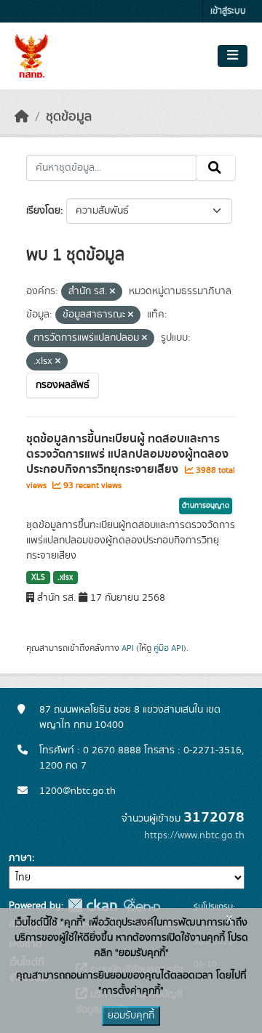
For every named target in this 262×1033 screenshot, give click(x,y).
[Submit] (216, 168)
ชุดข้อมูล (69, 117)
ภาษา (20, 858)
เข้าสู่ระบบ (228, 11)
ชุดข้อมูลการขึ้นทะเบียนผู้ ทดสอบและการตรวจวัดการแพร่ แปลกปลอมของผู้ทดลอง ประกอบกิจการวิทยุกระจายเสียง (127, 454)
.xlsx (65, 577)
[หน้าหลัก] (22, 117)
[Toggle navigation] (232, 56)
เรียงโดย (43, 210)
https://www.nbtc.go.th (194, 835)
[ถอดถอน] (112, 292)
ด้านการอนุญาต (205, 506)
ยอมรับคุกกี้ (131, 1015)
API (128, 648)
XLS (38, 577)
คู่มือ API (168, 648)
